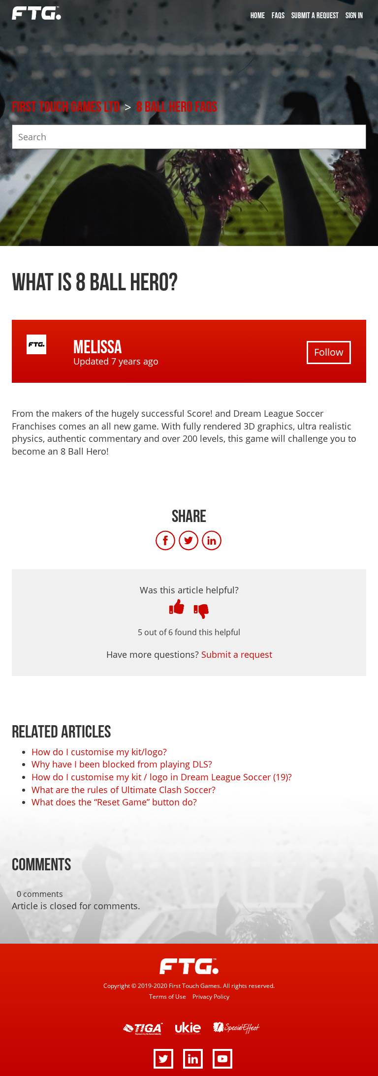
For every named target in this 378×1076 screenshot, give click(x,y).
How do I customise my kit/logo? (99, 752)
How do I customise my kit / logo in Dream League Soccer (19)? (162, 777)
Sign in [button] (354, 16)
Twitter (198, 540)
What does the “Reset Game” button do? (114, 802)
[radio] (176, 606)
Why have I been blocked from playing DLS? (122, 764)
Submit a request (315, 16)
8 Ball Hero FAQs (176, 107)
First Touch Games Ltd (66, 107)
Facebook (175, 540)
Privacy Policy (210, 996)
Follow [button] (329, 352)
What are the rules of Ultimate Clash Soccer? (124, 790)
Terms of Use (167, 996)
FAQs (278, 16)
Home (258, 16)
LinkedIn (221, 540)
